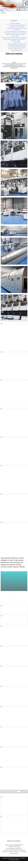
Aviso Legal (11, 859)
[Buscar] (5, 12)
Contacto (17, 859)
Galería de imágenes (15, 23)
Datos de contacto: (15, 40)
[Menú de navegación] (2, 13)
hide (16, 20)
